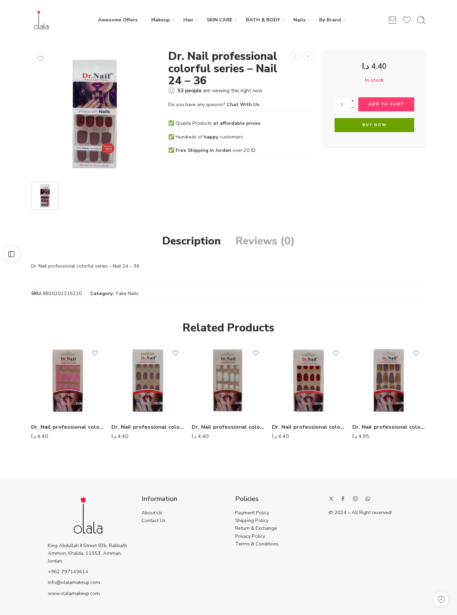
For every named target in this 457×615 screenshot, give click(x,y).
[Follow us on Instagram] (355, 499)
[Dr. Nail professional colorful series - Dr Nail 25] (148, 380)
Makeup (160, 19)
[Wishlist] (40, 59)
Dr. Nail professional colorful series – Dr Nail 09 (309, 427)
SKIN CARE (220, 19)
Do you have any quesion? (214, 104)
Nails (299, 19)
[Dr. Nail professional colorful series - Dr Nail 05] (228, 380)
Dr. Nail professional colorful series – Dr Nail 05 (228, 427)
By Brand (330, 19)
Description (191, 241)
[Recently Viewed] (441, 599)
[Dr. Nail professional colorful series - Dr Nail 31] (389, 380)
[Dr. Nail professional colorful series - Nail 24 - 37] (308, 56)
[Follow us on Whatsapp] (368, 499)
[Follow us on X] (331, 498)
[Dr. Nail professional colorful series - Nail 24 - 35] (295, 56)
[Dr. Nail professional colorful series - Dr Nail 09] (309, 380)
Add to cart (386, 104)
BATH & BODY (263, 19)
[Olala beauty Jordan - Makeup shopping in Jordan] (41, 20)
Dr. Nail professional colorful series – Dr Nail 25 (148, 427)
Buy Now (374, 124)
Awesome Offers (118, 19)
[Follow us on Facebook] (343, 498)
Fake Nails (127, 293)
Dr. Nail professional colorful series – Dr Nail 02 (68, 427)
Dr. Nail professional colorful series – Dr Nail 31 (389, 427)
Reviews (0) (265, 241)
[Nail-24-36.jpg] (94, 113)
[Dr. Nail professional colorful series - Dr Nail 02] (68, 380)
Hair (188, 19)
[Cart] (392, 20)
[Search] (421, 20)
